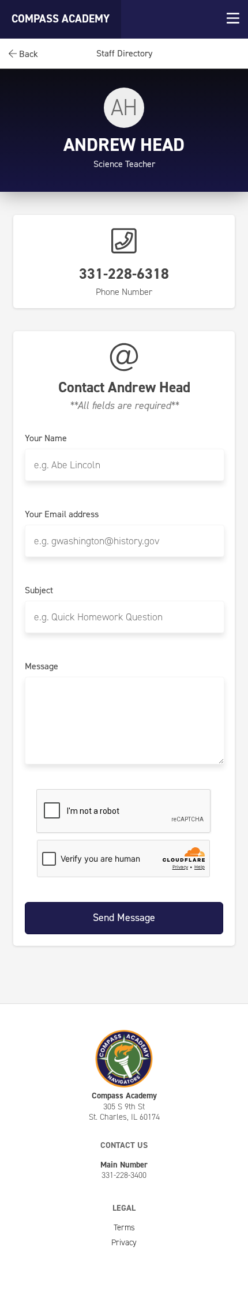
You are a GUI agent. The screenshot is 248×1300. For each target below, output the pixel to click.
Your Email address (62, 514)
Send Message (124, 917)
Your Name (46, 438)
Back (27, 54)
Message (41, 666)
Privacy (124, 1242)
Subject (39, 590)
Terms (124, 1227)
